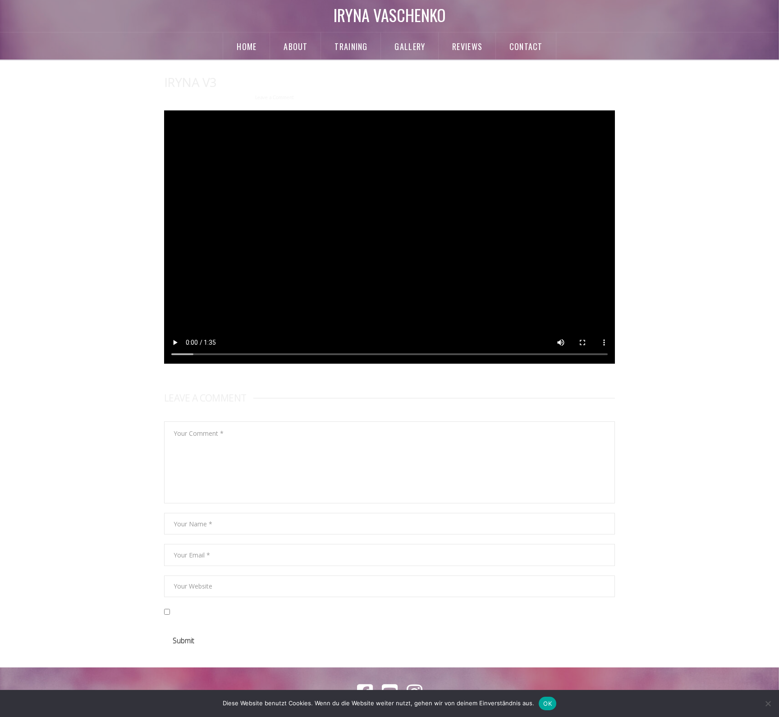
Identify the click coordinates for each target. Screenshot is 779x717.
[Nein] (767, 703)
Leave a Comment (274, 98)
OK (547, 703)
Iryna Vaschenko (390, 15)
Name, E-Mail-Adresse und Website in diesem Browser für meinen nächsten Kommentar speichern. (318, 612)
